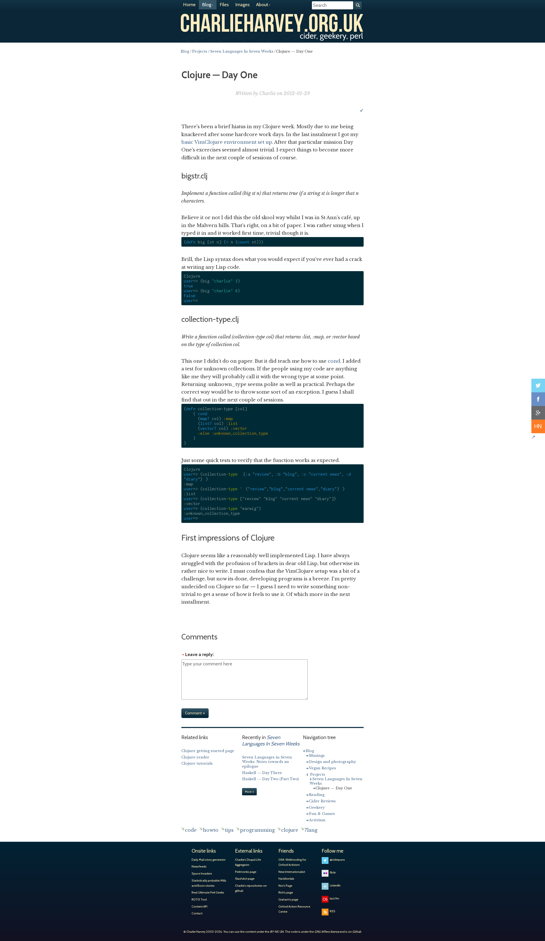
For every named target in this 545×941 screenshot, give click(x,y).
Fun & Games (322, 814)
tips (229, 830)
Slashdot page (244, 879)
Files (224, 4)
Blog (206, 4)
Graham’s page (288, 899)
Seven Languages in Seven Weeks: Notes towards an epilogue (267, 761)
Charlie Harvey (272, 22)
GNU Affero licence (326, 932)
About (262, 4)
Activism (317, 820)
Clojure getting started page (207, 751)
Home (189, 4)
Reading (316, 795)
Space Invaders (202, 873)
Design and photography (332, 762)
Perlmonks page (245, 872)
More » (249, 792)
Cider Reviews (322, 801)
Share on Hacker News (538, 426)
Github (356, 932)
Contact (197, 913)
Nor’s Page (285, 886)
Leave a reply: (199, 654)
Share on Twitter (538, 385)
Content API (199, 906)
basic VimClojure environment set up (226, 142)
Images (242, 4)
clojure (289, 830)
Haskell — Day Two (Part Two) (270, 779)
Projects (317, 774)
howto (210, 830)
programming (257, 830)
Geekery (317, 807)
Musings (317, 755)
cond (334, 361)
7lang (311, 830)
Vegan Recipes (322, 768)
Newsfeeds (199, 866)
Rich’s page (285, 892)
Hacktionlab (286, 879)
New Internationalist (291, 872)
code (191, 830)
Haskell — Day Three (262, 773)
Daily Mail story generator (208, 860)
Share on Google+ (538, 413)
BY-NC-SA (277, 932)
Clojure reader (195, 757)
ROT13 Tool (199, 899)
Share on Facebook (538, 399)
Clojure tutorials (197, 763)
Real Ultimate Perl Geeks (208, 892)
